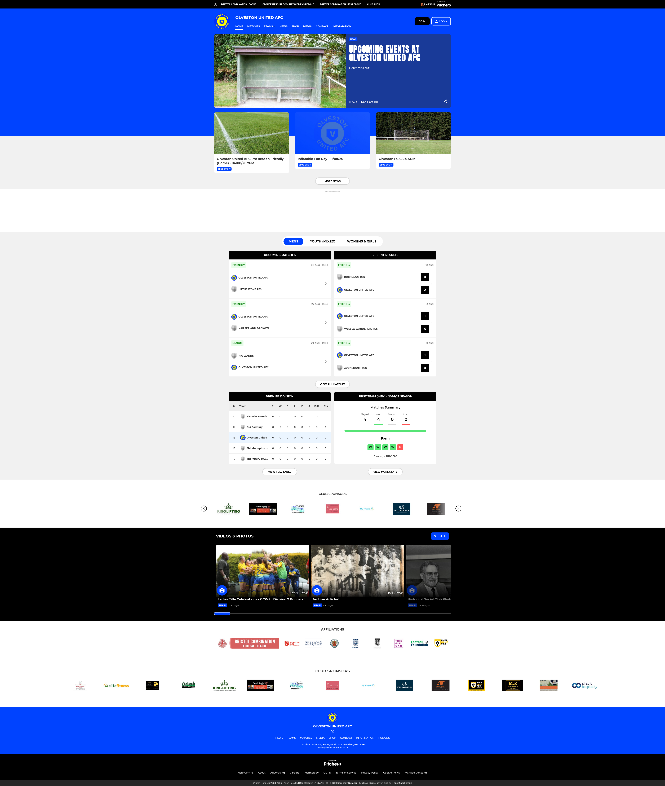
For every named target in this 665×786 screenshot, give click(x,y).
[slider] (222, 613)
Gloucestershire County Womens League (288, 4)
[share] (445, 101)
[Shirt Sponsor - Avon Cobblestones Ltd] (80, 686)
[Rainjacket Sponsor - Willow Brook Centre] (402, 509)
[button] (239, 26)
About (261, 772)
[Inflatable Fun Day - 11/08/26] (332, 133)
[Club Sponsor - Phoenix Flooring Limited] (263, 509)
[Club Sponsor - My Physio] (367, 509)
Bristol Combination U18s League (340, 4)
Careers (294, 772)
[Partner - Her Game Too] (476, 686)
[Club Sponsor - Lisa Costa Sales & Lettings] (332, 509)
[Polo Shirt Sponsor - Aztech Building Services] (188, 686)
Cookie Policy (391, 772)
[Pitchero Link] (444, 6)
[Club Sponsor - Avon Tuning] (440, 686)
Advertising (277, 772)
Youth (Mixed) (322, 241)
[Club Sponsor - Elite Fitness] (116, 686)
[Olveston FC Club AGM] (413, 133)
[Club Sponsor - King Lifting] (228, 509)
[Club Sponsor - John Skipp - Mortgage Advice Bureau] (548, 686)
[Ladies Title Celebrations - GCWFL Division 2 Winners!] (262, 571)
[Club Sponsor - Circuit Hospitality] (584, 686)
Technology (311, 772)
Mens (293, 241)
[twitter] (215, 4)
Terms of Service (346, 772)
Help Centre (245, 772)
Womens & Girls (361, 241)
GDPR (327, 772)
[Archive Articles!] (357, 571)
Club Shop (373, 4)
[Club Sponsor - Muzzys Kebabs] (512, 686)
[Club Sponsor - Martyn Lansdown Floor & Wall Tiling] (298, 509)
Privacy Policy (369, 772)
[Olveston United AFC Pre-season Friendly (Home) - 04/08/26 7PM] (251, 133)
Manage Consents (416, 772)
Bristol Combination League (238, 4)
